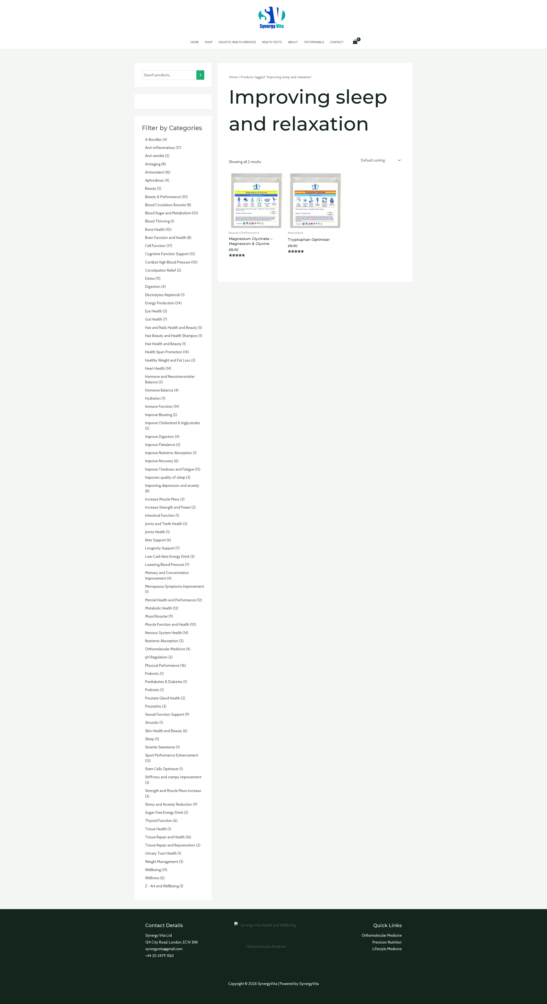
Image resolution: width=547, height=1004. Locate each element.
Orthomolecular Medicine (382, 935)
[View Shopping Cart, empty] (355, 42)
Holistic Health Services (237, 42)
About (293, 42)
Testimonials (314, 42)
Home (195, 42)
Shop (209, 42)
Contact (337, 42)
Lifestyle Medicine (387, 949)
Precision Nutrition (387, 942)
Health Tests (272, 42)
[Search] (200, 75)
